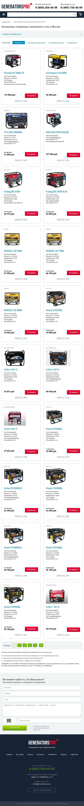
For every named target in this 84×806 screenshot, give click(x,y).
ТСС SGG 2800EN (13, 132)
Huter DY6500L (12, 606)
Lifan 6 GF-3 (10, 428)
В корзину (31, 96)
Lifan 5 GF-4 (52, 369)
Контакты (40, 754)
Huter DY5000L (54, 547)
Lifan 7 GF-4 (52, 606)
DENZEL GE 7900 (55, 250)
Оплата (30, 754)
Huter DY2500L (54, 310)
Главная (9, 754)
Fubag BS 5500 (12, 191)
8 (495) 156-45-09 (71, 7)
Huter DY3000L (54, 428)
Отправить (14, 728)
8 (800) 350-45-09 (46, 7)
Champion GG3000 (56, 72)
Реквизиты (52, 754)
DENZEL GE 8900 (13, 310)
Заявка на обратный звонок (42, 790)
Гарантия (74, 754)
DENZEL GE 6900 (13, 250)
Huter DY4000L (54, 488)
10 (41, 645)
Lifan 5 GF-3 (10, 369)
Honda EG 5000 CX (14, 72)
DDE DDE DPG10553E (57, 132)
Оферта (64, 754)
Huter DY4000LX (13, 547)
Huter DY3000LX (13, 488)
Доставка (19, 754)
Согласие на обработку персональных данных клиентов (41, 728)
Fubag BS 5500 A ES (56, 191)
